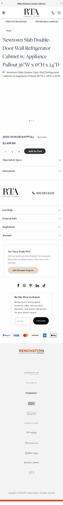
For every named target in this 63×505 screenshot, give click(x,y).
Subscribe (41, 321)
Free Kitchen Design (16, 21)
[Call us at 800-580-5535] (53, 13)
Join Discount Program (23, 270)
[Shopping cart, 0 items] (59, 13)
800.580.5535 (44, 193)
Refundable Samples (46, 21)
